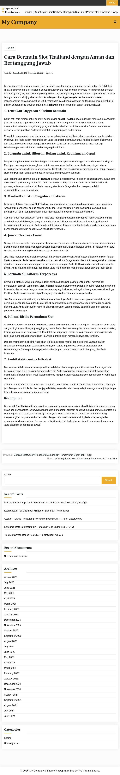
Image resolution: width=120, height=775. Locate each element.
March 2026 (10, 604)
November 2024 (12, 689)
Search (8, 474)
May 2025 (9, 657)
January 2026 (11, 614)
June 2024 (9, 716)
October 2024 (11, 694)
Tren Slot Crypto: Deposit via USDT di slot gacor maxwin (33, 535)
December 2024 (12, 684)
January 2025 (11, 678)
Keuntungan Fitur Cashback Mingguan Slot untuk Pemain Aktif (36, 510)
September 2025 (12, 636)
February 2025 (11, 673)
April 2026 (9, 598)
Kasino (10, 47)
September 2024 (12, 700)
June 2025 (9, 652)
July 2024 (9, 710)
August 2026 (10, 577)
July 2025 (9, 646)
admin (50, 73)
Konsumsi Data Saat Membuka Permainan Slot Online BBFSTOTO (39, 527)
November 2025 (12, 625)
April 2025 (9, 662)
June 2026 (9, 588)
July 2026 (9, 582)
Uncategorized (11, 743)
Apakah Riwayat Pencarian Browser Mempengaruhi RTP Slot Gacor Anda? (43, 518)
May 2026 (9, 593)
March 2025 (10, 668)
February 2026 (11, 609)
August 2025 (10, 641)
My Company (19, 22)
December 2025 (12, 620)
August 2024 (10, 705)
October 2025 (11, 630)
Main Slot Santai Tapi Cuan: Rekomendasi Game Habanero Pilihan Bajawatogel (46, 502)
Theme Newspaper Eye (60, 770)
